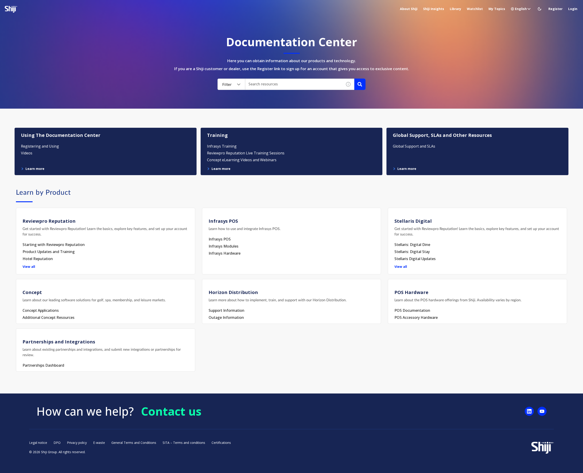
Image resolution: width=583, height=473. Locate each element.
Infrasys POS (223, 221)
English (521, 9)
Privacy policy (77, 442)
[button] (540, 9)
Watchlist (475, 9)
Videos (26, 153)
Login (572, 9)
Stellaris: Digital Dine (412, 244)
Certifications (221, 442)
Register (555, 9)
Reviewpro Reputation (49, 221)
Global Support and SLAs (414, 146)
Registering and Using (40, 146)
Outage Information (226, 317)
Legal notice (38, 442)
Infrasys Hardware (224, 253)
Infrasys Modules (223, 246)
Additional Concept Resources (48, 317)
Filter (227, 84)
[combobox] (294, 84)
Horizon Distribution (233, 292)
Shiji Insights (433, 9)
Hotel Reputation (38, 258)
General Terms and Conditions (133, 442)
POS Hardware (411, 292)
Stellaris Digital (413, 221)
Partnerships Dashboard (43, 365)
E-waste (99, 442)
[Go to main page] (542, 447)
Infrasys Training (222, 146)
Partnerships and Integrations (59, 342)
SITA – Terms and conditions (184, 442)
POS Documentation (412, 310)
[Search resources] (360, 84)
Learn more (35, 169)
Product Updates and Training (49, 251)
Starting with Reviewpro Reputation (54, 244)
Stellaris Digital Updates (415, 258)
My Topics (496, 9)
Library (455, 9)
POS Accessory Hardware (416, 317)
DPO (57, 442)
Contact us (171, 411)
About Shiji (408, 9)
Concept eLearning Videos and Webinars (241, 159)
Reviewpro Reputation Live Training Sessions (245, 153)
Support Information (226, 310)
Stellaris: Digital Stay (412, 251)
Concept (32, 292)
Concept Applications (41, 310)
